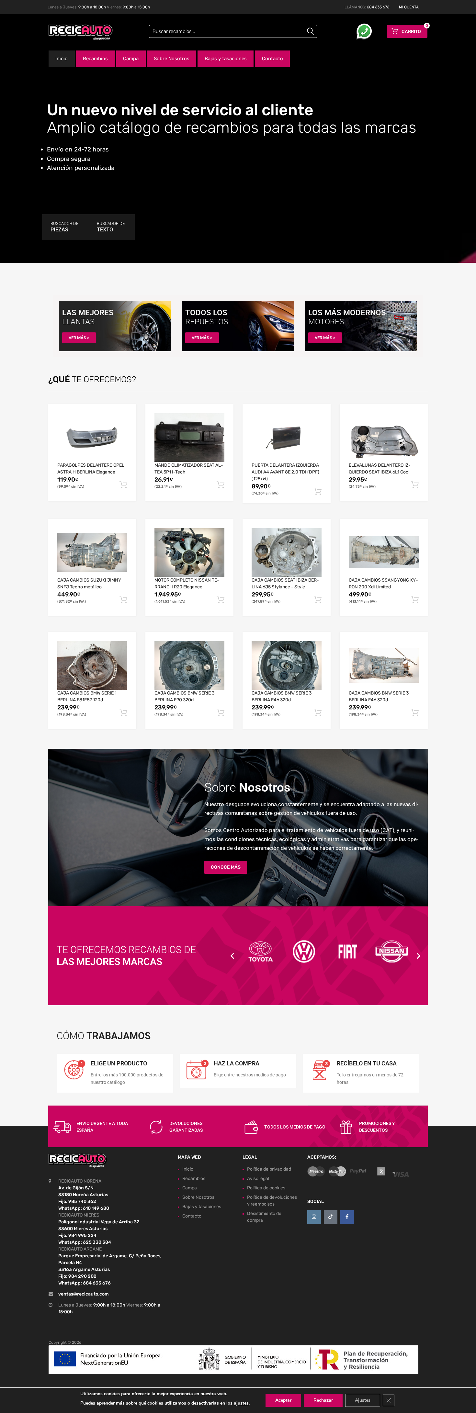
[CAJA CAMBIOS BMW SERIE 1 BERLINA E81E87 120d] (92, 665)
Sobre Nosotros (171, 58)
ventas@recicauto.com (83, 1294)
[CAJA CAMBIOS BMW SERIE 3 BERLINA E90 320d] (189, 665)
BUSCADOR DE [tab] (64, 227)
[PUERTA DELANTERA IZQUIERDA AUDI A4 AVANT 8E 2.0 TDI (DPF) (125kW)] (287, 437)
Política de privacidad (269, 1169)
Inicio (61, 58)
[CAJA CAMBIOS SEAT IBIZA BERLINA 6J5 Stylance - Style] (287, 552)
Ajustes (362, 1400)
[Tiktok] (330, 1217)
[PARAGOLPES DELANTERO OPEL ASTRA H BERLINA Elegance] (92, 437)
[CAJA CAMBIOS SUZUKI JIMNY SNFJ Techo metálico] (92, 552)
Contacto (272, 58)
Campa (131, 58)
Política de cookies (266, 1188)
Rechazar (323, 1400)
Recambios (95, 58)
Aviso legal (258, 1178)
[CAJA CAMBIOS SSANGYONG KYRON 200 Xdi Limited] (384, 552)
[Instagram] (314, 1217)
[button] (232, 956)
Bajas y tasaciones (226, 58)
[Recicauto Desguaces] (76, 32)
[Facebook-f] (347, 1217)
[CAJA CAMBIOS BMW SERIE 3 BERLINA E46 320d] (287, 665)
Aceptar (283, 1400)
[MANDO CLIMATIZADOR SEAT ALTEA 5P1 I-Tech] (189, 437)
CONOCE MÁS (226, 867)
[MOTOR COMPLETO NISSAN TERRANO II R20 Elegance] (189, 552)
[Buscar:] (233, 31)
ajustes (241, 1403)
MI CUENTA (409, 7)
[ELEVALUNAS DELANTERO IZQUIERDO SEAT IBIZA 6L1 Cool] (384, 437)
